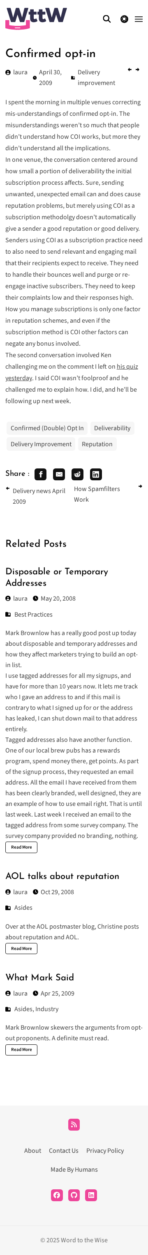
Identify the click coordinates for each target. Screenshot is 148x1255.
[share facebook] (40, 474)
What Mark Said (39, 978)
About (32, 1150)
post (104, 633)
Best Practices (33, 614)
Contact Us (64, 1150)
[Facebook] (57, 1195)
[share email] (59, 474)
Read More (21, 847)
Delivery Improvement (41, 444)
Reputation (97, 444)
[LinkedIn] (91, 1195)
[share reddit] (77, 474)
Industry (46, 1009)
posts (131, 926)
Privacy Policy (105, 1150)
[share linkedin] (96, 474)
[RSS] (74, 1125)
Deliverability (112, 428)
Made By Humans (74, 1169)
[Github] (74, 1195)
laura (20, 598)
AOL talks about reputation (62, 876)
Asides (23, 907)
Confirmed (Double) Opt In (47, 428)
